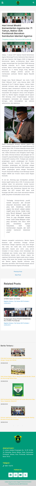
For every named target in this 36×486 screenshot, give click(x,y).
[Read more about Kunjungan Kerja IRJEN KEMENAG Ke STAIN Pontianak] (18, 312)
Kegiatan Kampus (8, 39)
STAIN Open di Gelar (12, 299)
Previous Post (18, 271)
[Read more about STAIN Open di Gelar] (18, 292)
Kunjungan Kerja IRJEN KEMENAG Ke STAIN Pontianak (17, 319)
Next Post (18, 275)
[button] (2, 2)
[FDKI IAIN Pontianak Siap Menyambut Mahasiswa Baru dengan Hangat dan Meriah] (18, 352)
